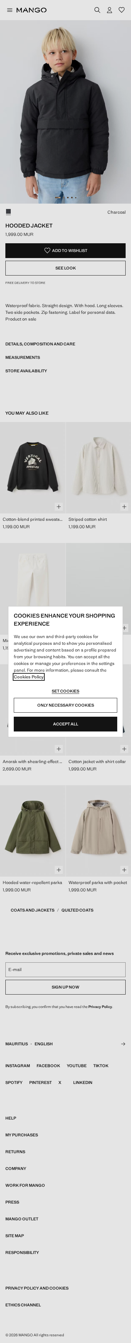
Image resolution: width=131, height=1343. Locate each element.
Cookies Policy (29, 677)
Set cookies (65, 691)
